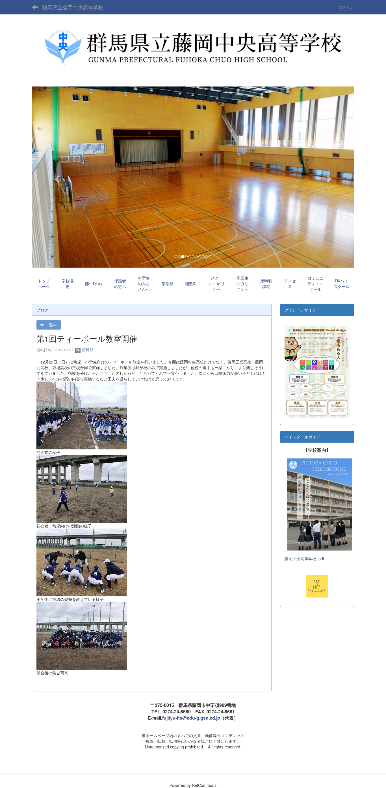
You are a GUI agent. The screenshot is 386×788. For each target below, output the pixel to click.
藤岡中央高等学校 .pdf (304, 558)
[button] (56, 177)
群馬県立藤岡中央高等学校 (72, 7)
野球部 (87, 349)
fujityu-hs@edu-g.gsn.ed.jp (191, 718)
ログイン (346, 7)
